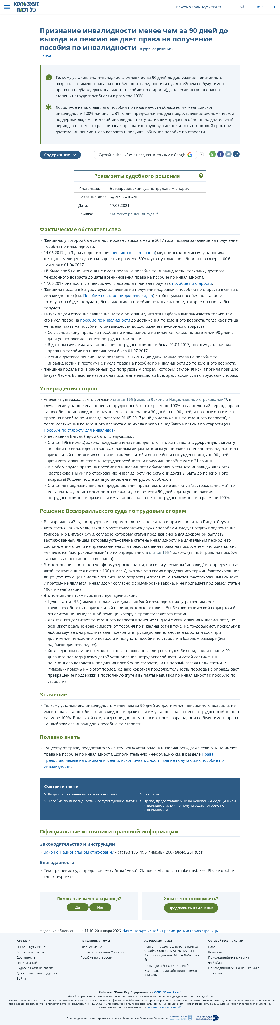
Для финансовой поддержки (38, 973)
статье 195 (159, 552)
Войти (21, 978)
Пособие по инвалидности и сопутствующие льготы (92, 801)
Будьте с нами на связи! (35, 968)
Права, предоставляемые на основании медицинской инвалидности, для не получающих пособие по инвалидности (134, 760)
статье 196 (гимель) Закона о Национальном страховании (168, 399)
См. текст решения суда (132, 214)
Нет (100, 907)
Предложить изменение (191, 908)
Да (77, 907)
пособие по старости (192, 283)
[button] (7, 7)
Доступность (26, 957)
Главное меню (91, 947)
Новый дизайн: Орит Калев (165, 966)
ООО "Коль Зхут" (167, 992)
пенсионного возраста (133, 252)
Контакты (215, 952)
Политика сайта (28, 963)
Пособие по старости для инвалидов (118, 295)
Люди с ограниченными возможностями (83, 794)
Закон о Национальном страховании (79, 852)
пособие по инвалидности (105, 320)
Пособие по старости (96, 957)
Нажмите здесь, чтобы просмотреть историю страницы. (170, 930)
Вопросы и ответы (30, 952)
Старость (151, 794)
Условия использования (163, 1007)
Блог (211, 947)
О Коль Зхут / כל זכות (31, 947)
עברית (261, 7)
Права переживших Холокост (102, 952)
